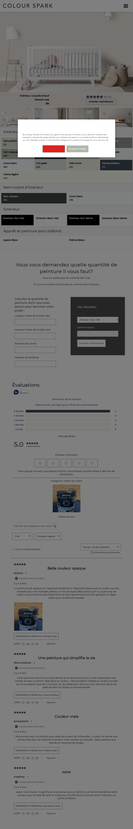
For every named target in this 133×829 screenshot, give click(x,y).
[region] (66, 138)
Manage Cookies (53, 149)
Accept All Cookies (77, 149)
